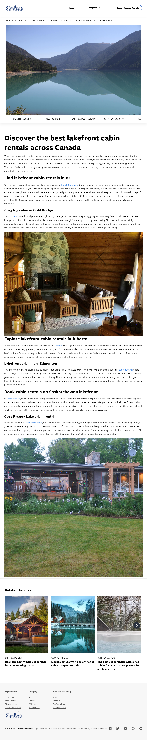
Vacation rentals (20, 20)
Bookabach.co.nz (59, 707)
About (31, 697)
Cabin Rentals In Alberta (83, 119)
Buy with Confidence (13, 707)
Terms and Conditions (56, 728)
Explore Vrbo (11, 691)
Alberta (58, 345)
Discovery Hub (11, 704)
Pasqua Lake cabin (33, 422)
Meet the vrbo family (62, 691)
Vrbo (55, 697)
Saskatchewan (13, 398)
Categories (92, 7)
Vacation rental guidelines (15, 710)
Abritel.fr (56, 700)
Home (71, 8)
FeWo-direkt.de (59, 704)
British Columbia (69, 185)
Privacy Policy (71, 728)
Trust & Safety (10, 700)
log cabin (13, 216)
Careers (32, 700)
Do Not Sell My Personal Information (92, 728)
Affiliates (32, 704)
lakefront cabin (125, 369)
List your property (12, 697)
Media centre (34, 707)
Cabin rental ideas (46, 20)
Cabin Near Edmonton (114, 119)
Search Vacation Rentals (128, 8)
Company (33, 691)
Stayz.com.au (58, 710)
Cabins (33, 20)
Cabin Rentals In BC (22, 119)
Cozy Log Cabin (52, 119)
